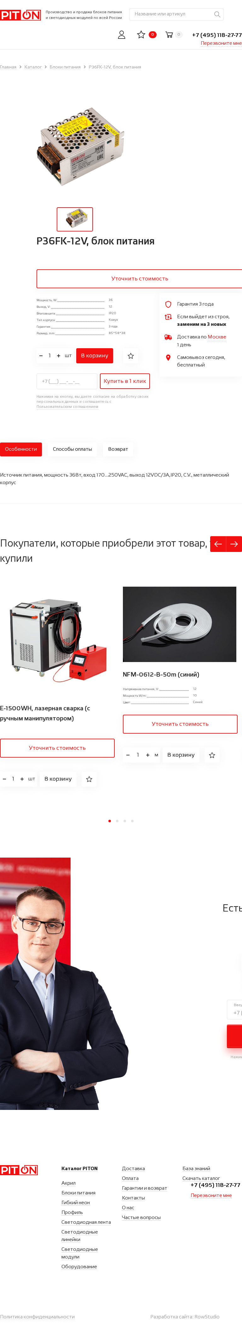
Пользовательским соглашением (68, 407)
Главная (8, 67)
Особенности (21, 449)
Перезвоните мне (221, 43)
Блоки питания (65, 67)
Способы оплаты (72, 449)
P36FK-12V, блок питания (115, 67)
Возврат (118, 449)
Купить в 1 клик (125, 381)
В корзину (94, 356)
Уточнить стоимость (57, 748)
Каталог (33, 67)
